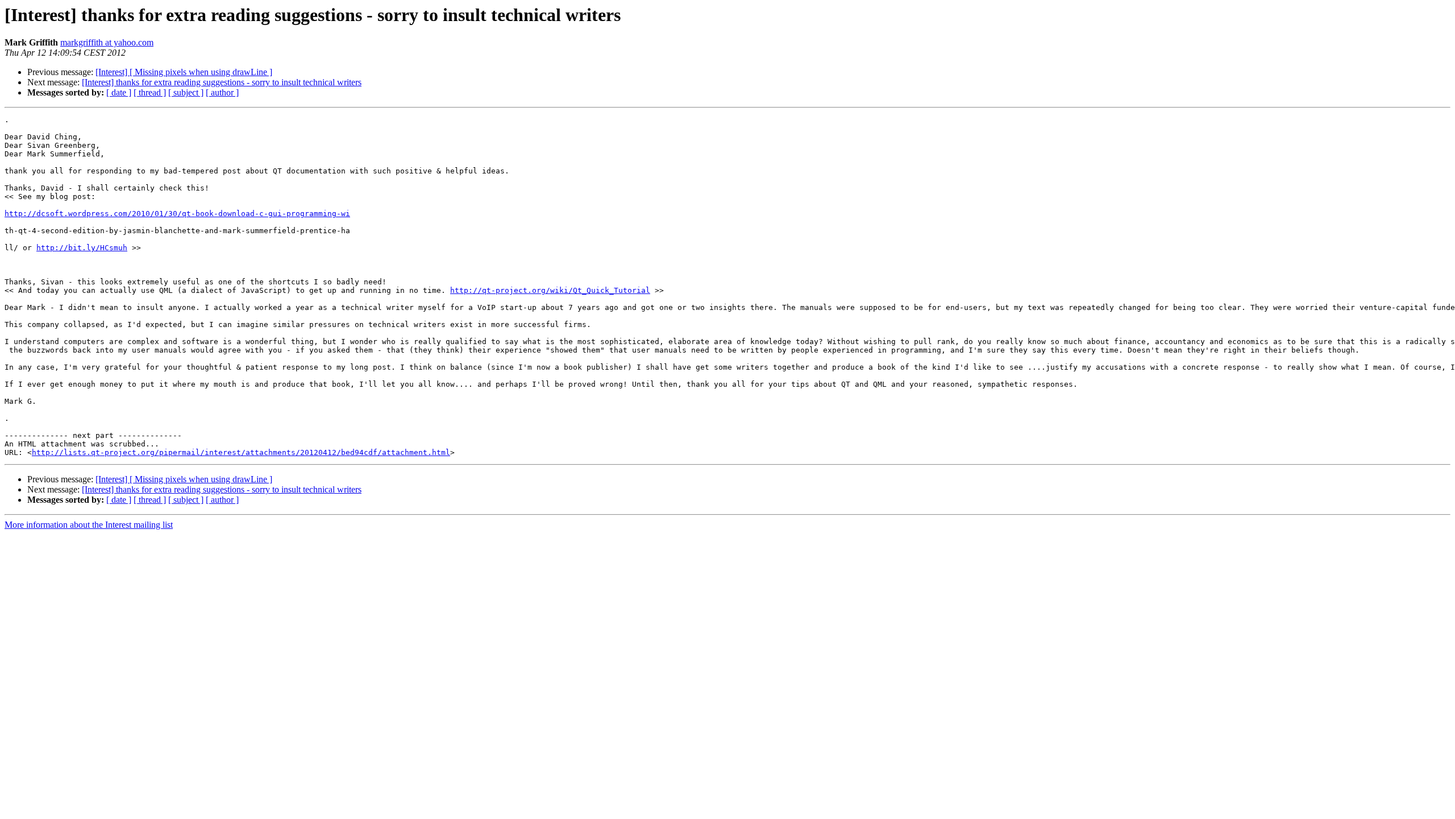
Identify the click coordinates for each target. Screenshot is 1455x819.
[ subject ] (185, 92)
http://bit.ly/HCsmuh (81, 247)
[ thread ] (150, 92)
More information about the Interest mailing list (89, 525)
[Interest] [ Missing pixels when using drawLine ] (183, 72)
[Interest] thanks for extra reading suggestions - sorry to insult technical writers (221, 82)
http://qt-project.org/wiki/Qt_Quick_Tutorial (550, 290)
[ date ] (118, 92)
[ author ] (222, 92)
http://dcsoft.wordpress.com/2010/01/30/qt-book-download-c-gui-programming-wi (177, 213)
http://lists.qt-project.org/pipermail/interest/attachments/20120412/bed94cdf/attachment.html (241, 452)
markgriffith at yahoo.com (106, 42)
